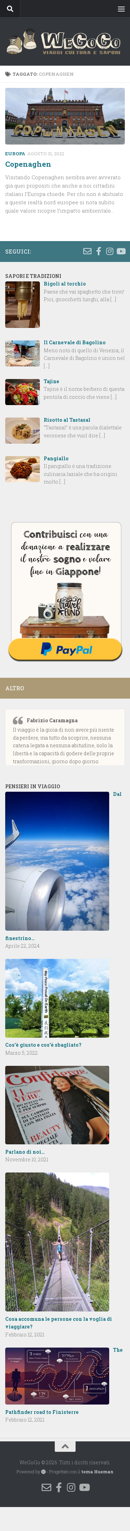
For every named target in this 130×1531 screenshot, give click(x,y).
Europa (15, 153)
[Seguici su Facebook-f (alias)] (98, 251)
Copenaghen (28, 164)
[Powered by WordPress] (43, 1472)
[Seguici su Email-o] (87, 251)
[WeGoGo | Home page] (65, 41)
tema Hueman (97, 1471)
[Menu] (121, 8)
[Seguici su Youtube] (120, 251)
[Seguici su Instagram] (109, 251)
